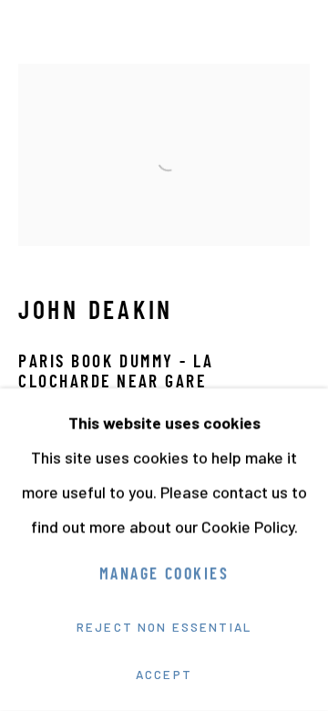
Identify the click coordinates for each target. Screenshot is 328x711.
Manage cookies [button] (164, 575)
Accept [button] (164, 674)
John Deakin (95, 313)
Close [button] (296, 41)
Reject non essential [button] (164, 627)
